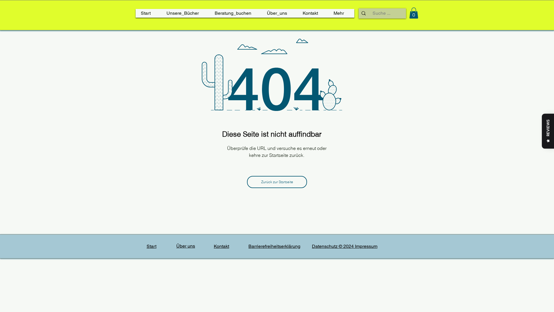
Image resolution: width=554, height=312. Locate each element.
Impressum (366, 246)
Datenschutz (325, 246)
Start (151, 246)
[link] (413, 13)
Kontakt (221, 246)
